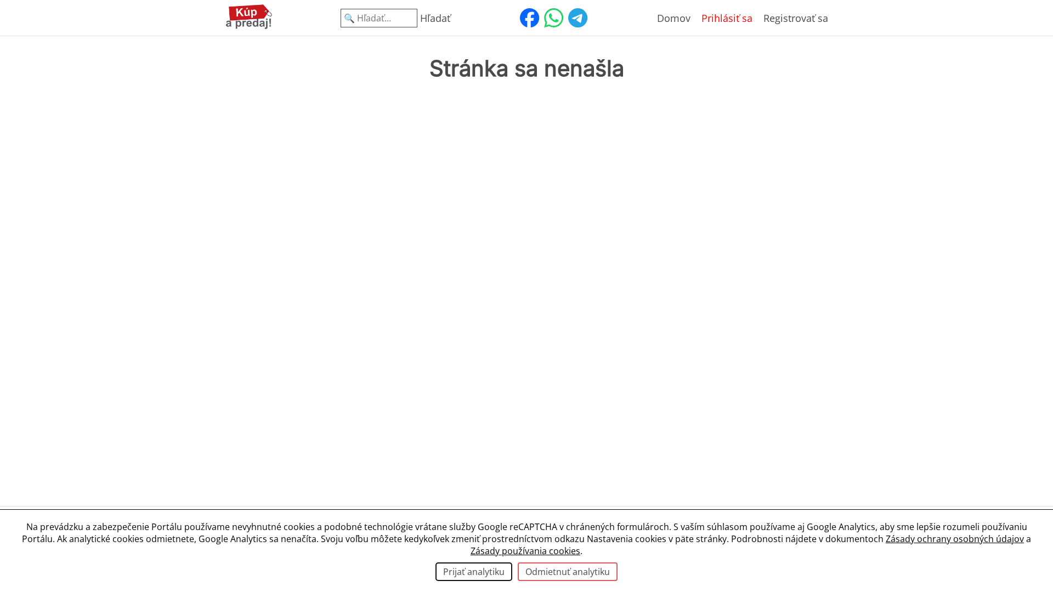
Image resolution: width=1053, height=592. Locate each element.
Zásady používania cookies (525, 551)
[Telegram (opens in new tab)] (577, 18)
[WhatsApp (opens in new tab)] (553, 18)
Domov (673, 18)
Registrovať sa (795, 18)
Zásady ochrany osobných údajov (955, 539)
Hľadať (435, 18)
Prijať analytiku (474, 572)
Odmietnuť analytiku (567, 572)
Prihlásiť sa (726, 18)
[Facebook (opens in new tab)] (529, 18)
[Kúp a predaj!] (249, 27)
